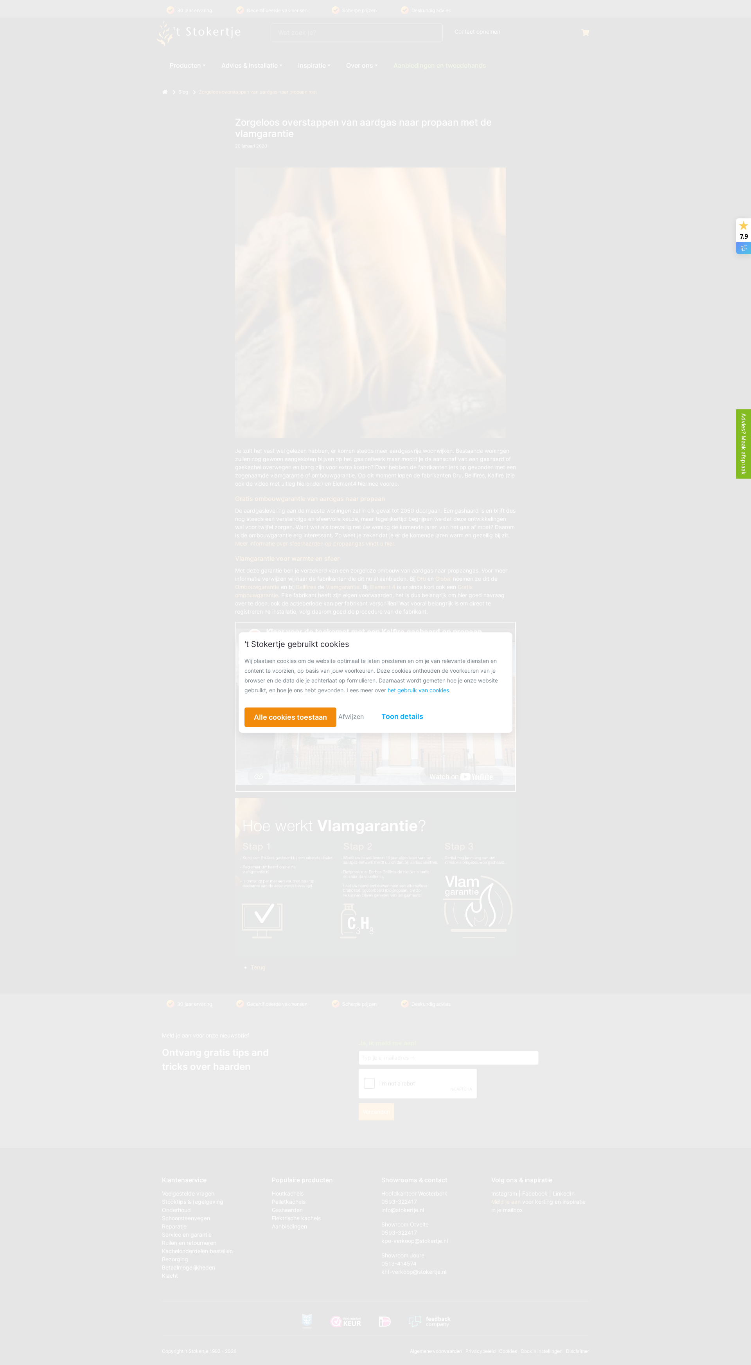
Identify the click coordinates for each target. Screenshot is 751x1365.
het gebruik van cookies (418, 690)
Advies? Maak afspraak (743, 444)
